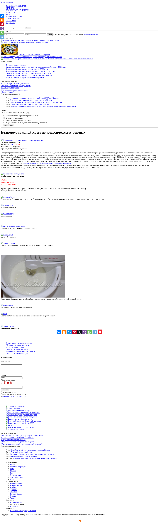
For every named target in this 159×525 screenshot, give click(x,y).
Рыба (12, 473)
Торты (12, 498)
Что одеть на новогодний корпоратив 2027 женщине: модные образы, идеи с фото (43, 106)
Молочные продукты (18, 467)
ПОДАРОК (10, 23)
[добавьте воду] (7, 214)
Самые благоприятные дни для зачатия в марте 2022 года (28, 73)
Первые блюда (16, 494)
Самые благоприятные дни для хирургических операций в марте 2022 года (36, 67)
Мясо (12, 469)
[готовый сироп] (8, 243)
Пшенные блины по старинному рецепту (17, 442)
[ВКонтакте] (59, 332)
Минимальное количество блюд (18, 120)
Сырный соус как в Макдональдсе (15, 84)
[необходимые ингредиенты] (12, 174)
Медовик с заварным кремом (17, 345)
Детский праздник (29, 415)
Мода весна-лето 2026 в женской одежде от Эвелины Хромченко (36, 102)
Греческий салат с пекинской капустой (34, 55)
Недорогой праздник (32, 421)
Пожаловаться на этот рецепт (14, 396)
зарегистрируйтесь (90, 34)
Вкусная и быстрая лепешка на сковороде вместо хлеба (32, 454)
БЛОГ (8, 14)
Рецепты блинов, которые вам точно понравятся (25, 77)
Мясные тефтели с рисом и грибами (46, 40)
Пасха (14, 425)
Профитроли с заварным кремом (19, 343)
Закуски (13, 492)
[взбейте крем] (7, 305)
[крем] (4, 314)
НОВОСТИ (10, 12)
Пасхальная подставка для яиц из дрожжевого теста (22, 435)
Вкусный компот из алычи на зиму (15, 90)
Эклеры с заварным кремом (17, 349)
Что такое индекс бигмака (16, 65)
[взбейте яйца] (33, 297)
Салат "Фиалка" (7, 92)
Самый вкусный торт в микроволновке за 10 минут (30, 450)
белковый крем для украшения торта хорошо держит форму (47, 163)
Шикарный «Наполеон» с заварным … (21, 351)
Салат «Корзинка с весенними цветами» (17, 438)
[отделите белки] (8, 197)
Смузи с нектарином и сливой (13, 440)
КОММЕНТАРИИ (13, 19)
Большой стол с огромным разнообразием (22, 116)
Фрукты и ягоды (16, 477)
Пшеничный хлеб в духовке (36, 42)
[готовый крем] (7, 326)
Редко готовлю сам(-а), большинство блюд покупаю (26, 123)
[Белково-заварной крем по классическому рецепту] (22, 140)
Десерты (13, 490)
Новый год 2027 (27, 423)
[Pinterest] (74, 332)
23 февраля (20, 406)
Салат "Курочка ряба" (10, 88)
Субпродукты (15, 475)
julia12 (12, 144)
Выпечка (13, 488)
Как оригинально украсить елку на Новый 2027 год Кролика (35, 98)
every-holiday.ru (7, 2)
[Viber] (84, 332)
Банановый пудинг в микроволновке (47, 57)
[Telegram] (95, 332)
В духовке (14, 506)
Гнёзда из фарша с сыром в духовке (24, 456)
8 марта (16, 408)
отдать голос (8, 125)
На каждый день (16, 502)
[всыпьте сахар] (7, 205)
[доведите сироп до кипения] (13, 226)
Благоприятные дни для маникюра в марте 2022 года (27, 69)
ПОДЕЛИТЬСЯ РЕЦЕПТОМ (17, 10)
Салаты (13, 496)
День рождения (26, 410)
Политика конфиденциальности (23, 511)
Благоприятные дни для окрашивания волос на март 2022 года (30, 71)
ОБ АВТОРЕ (11, 21)
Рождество (20, 429)
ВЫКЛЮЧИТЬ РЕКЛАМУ (16, 6)
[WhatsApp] (89, 332)
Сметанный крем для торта (17, 354)
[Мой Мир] (69, 332)
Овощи (13, 471)
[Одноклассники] (64, 332)
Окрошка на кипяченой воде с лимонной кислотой (21, 444)
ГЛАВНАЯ (10, 8)
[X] (79, 332)
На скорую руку (26, 419)
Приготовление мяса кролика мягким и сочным (30, 104)
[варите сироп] (7, 235)
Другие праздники (29, 417)
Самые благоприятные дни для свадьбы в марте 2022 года (29, 75)
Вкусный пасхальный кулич (22, 452)
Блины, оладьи (16, 483)
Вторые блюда (16, 485)
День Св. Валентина (32, 413)
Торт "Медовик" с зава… (16, 347)
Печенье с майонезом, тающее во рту (16, 86)
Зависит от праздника (14, 118)
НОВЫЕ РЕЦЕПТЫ (14, 16)
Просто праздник (28, 427)
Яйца (12, 479)
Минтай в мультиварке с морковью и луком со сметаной (70, 59)
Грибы (12, 464)
